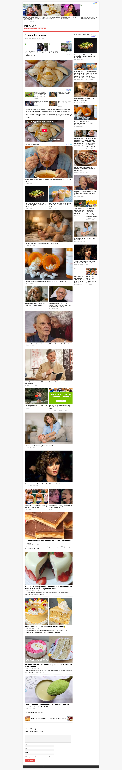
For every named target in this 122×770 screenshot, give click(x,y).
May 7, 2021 (28, 38)
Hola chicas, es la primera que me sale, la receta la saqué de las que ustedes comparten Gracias (48, 587)
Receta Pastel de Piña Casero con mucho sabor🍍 (45, 626)
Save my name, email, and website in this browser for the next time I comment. (44, 756)
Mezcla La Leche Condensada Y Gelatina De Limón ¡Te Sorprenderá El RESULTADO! (47, 705)
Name (26, 744)
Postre (39, 38)
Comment (27, 734)
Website (26, 752)
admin (34, 38)
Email (26, 748)
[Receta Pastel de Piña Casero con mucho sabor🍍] (49, 624)
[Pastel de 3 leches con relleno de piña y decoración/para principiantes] (49, 662)
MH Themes (43, 766)
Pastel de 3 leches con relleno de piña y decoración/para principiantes (48, 665)
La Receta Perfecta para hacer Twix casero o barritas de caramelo (48, 541)
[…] (39, 548)
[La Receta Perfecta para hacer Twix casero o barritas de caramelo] (49, 538)
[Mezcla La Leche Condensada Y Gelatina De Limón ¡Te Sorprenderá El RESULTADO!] (49, 702)
